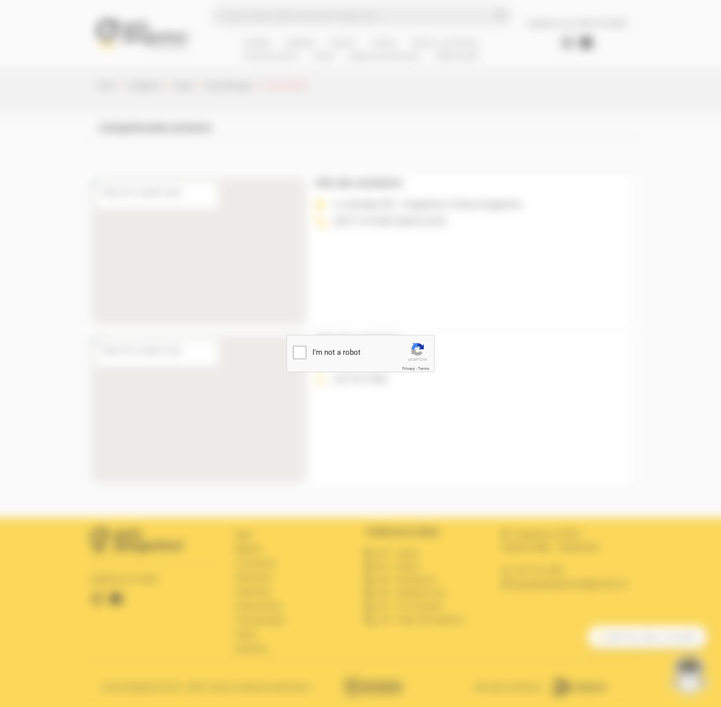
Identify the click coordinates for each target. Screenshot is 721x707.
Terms (423, 369)
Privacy (408, 369)
